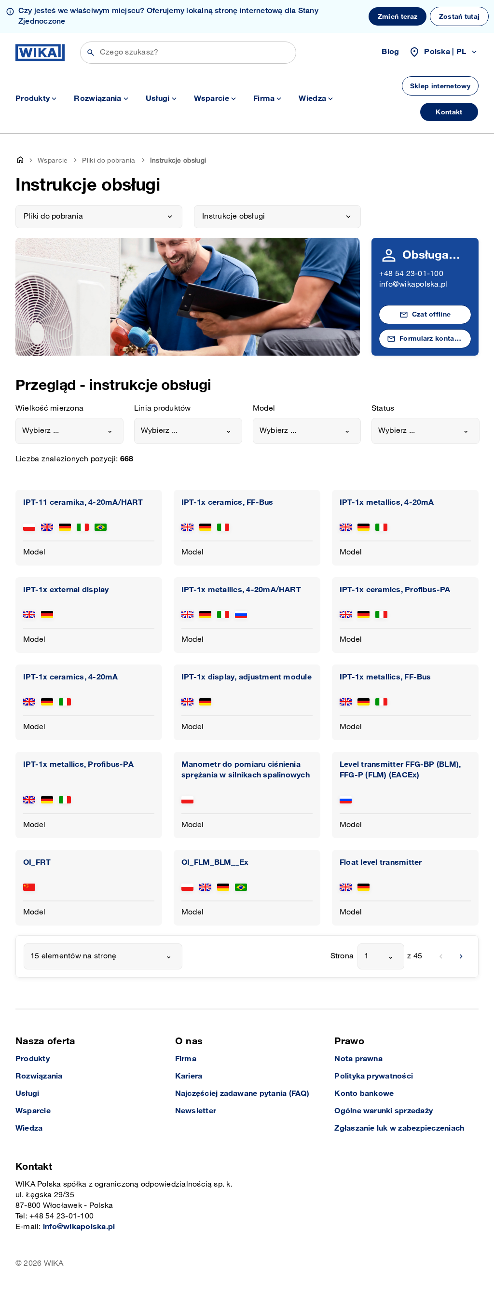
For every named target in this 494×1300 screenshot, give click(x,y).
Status (382, 408)
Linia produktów (162, 408)
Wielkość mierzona (49, 408)
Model (264, 408)
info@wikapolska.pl (413, 284)
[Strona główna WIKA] (40, 53)
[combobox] (69, 431)
